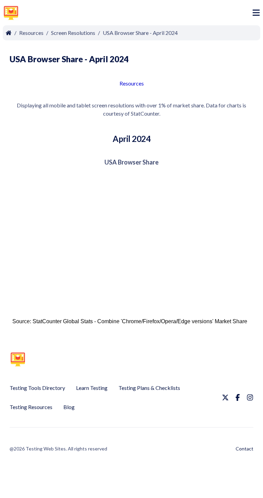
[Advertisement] (137, 14)
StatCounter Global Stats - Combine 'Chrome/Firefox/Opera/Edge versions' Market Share (140, 321)
